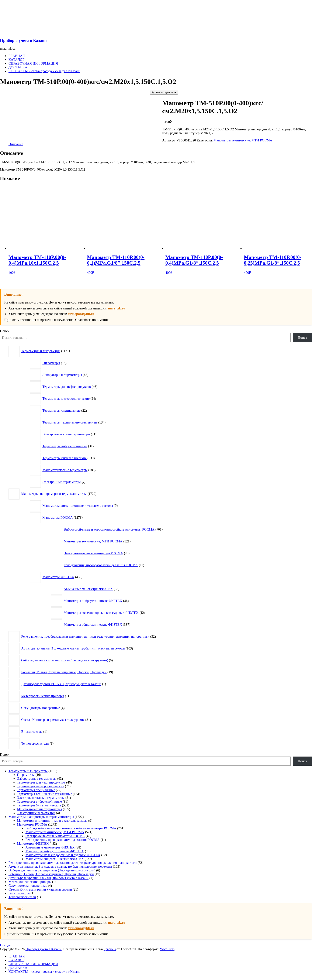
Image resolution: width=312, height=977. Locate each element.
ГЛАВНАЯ (16, 56)
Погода (5, 945)
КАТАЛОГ (16, 59)
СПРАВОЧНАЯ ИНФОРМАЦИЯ (33, 63)
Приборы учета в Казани (23, 40)
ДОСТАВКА (17, 67)
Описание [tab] (15, 144)
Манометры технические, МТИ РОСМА (243, 140)
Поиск (4, 331)
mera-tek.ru (116, 308)
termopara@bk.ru (81, 314)
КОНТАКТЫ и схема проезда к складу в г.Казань (44, 71)
